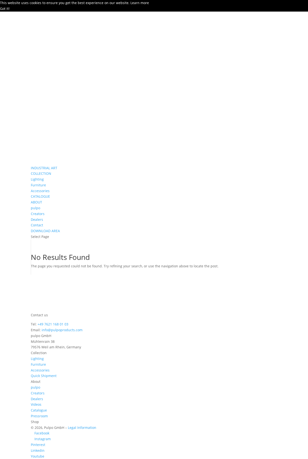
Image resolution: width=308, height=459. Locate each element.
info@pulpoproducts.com (62, 330)
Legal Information (82, 427)
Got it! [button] (5, 8)
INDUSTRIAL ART (44, 168)
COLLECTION (41, 173)
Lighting (37, 179)
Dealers (37, 219)
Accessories (40, 191)
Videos (36, 404)
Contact (37, 225)
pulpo (35, 208)
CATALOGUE (40, 196)
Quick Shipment (44, 375)
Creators (38, 213)
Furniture (38, 185)
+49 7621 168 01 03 (53, 324)
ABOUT (36, 202)
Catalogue (39, 410)
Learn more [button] (139, 2)
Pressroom (39, 416)
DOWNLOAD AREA (45, 231)
